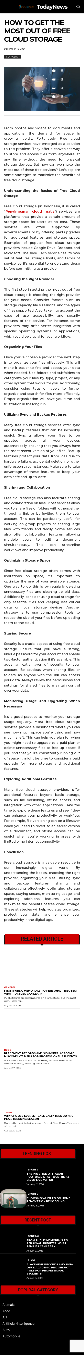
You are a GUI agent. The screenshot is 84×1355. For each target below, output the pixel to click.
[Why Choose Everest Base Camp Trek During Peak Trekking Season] (42, 1090)
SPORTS (33, 1169)
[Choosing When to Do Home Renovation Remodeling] (13, 1198)
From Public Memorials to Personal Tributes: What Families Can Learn (40, 992)
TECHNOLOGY (12, 56)
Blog (7, 1050)
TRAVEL (9, 1112)
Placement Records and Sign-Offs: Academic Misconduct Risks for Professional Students (40, 1055)
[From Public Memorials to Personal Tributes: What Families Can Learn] (42, 965)
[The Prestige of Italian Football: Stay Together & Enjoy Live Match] (13, 1174)
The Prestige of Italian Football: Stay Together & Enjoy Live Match (48, 1176)
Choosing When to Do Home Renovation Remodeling (48, 1199)
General (10, 987)
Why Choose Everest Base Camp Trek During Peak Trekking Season (38, 1117)
